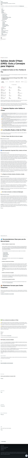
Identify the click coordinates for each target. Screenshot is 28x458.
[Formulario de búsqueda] (1, 38)
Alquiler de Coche (5, 256)
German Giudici (9, 335)
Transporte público (5, 252)
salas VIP (5, 266)
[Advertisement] (14, 50)
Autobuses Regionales (6, 254)
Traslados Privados (5, 253)
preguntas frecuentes (10, 282)
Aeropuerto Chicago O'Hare (4, 2)
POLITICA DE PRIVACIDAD (4, 447)
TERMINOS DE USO (3, 448)
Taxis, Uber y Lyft (5, 255)
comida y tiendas (4, 265)
